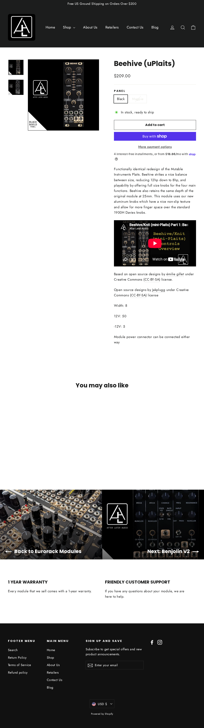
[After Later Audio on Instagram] (159, 642)
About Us (90, 27)
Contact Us (135, 27)
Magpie (138, 98)
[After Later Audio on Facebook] (152, 642)
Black (121, 98)
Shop (67, 27)
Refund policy (18, 672)
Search (13, 650)
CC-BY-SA (152, 279)
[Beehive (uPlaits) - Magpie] (15, 459)
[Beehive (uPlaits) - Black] (10, 459)
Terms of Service (19, 665)
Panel (120, 91)
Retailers (112, 27)
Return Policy (17, 657)
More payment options (155, 146)
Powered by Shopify (102, 714)
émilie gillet (175, 274)
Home (50, 27)
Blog (155, 27)
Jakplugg (158, 289)
